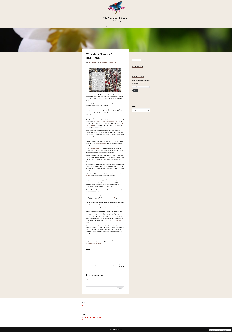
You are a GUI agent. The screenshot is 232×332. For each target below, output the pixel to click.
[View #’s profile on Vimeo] (83, 319)
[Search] (148, 110)
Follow (135, 90)
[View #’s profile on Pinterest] (91, 318)
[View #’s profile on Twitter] (85, 318)
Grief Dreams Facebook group (96, 148)
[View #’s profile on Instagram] (88, 318)
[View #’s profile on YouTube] (100, 318)
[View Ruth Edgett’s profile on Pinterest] (83, 306)
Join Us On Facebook (137, 66)
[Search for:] (141, 110)
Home (97, 26)
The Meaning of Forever (116, 18)
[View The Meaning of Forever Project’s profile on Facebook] (83, 318)
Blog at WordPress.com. (116, 329)
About (128, 26)
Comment (120, 288)
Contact (134, 26)
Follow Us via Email (138, 76)
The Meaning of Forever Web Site (108, 26)
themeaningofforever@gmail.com (93, 243)
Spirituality (113, 62)
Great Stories (103, 62)
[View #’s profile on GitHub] (97, 318)
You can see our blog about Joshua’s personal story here (106, 121)
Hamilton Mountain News (100, 143)
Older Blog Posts (121, 26)
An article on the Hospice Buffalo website (114, 197)
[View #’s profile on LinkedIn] (94, 318)
